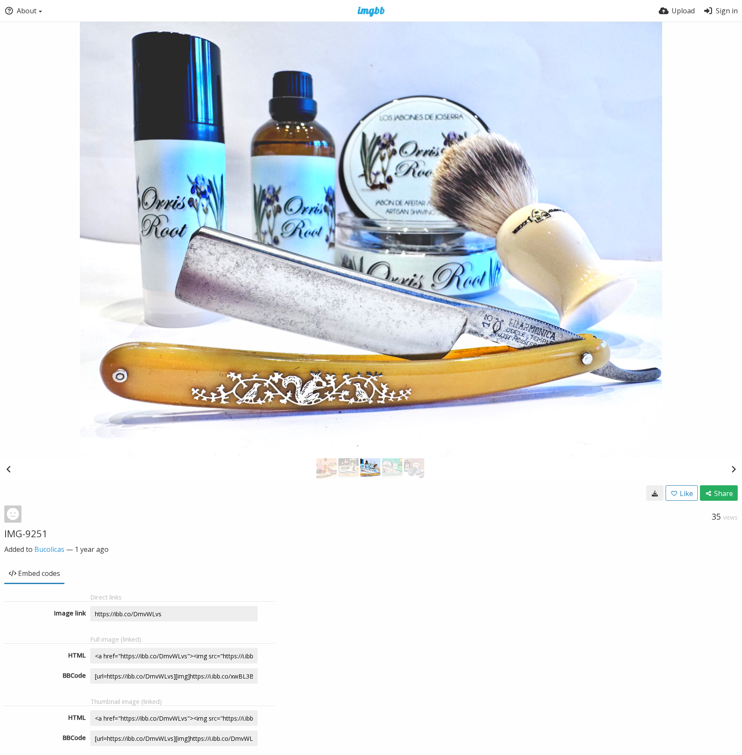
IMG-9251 (26, 533)
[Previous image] (8, 469)
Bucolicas (49, 549)
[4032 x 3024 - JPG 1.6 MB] (654, 493)
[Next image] (733, 469)
